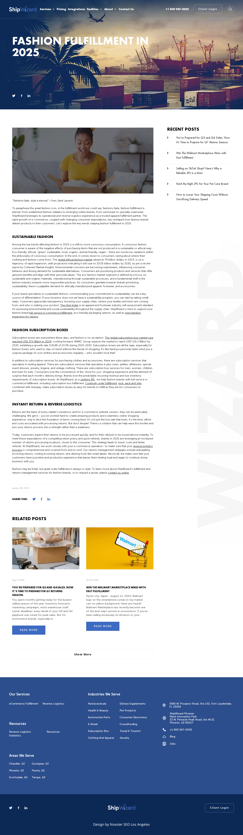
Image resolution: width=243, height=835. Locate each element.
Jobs (173, 743)
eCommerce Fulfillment (23, 703)
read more (29, 630)
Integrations (76, 9)
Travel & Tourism (130, 731)
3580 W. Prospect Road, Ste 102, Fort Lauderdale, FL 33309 (200, 705)
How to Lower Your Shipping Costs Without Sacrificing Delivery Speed (202, 197)
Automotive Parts (99, 717)
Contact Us (126, 9)
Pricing (61, 9)
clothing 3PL (87, 379)
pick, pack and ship (129, 383)
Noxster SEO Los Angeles (130, 824)
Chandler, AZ (17, 763)
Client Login (207, 9)
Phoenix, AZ (16, 770)
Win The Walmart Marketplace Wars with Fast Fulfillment (201, 155)
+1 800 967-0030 (181, 729)
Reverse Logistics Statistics (20, 733)
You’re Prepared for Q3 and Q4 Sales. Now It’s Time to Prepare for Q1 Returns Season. (42, 591)
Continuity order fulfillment (101, 383)
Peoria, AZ (38, 770)
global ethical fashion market (75, 259)
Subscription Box (98, 731)
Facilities (93, 9)
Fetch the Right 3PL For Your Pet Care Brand (202, 184)
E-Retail (93, 724)
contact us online (118, 472)
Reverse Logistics (53, 703)
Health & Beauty (98, 710)
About (108, 9)
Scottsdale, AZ (18, 777)
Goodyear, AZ (40, 763)
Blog (172, 736)
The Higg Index (69, 305)
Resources (53, 731)
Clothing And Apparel (101, 737)
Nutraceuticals (97, 703)
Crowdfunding (128, 724)
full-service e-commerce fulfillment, (51, 312)
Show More (83, 654)
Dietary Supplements (133, 703)
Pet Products (128, 710)
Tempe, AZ (38, 777)
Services (45, 9)
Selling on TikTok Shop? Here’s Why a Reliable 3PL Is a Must (199, 170)
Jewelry (124, 737)
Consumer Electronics (133, 717)
